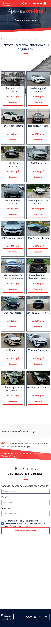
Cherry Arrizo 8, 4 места (13, 90)
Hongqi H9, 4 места (38, 125)
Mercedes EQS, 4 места (13, 202)
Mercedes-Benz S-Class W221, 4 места (38, 277)
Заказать (13, 102)
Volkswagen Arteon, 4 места (38, 202)
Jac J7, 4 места (13, 350)
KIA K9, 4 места (38, 163)
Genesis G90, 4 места (38, 387)
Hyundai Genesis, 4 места (13, 165)
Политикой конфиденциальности (22, 520)
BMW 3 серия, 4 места (12, 237)
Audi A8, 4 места (12, 312)
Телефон (6, 508)
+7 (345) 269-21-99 (33, 3)
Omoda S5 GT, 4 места (38, 312)
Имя (3, 497)
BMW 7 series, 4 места (38, 237)
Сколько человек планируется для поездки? (24, 485)
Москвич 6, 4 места (38, 350)
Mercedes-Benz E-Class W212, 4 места (13, 277)
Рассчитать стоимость (25, 20)
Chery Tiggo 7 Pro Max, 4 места (13, 389)
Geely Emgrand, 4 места (38, 90)
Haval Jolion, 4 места (12, 125)
